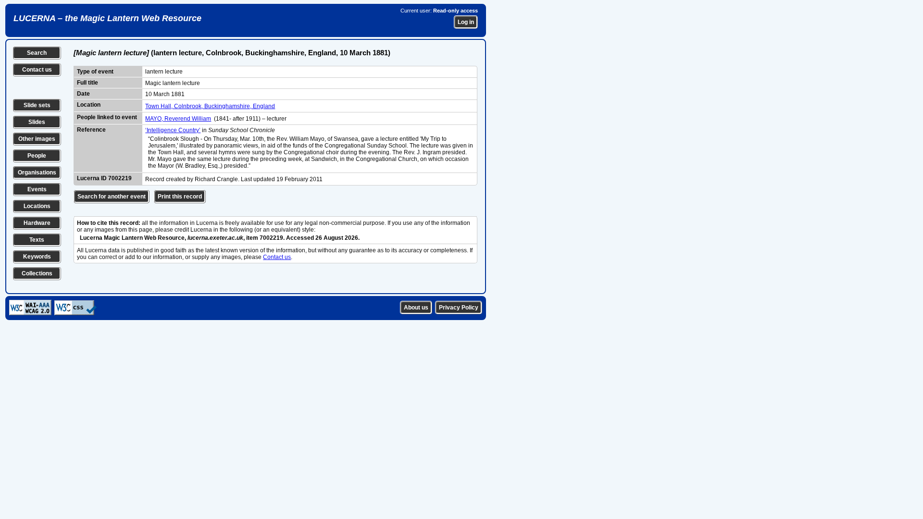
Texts (36, 239)
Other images (36, 139)
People (36, 155)
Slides (36, 122)
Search (37, 52)
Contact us (37, 69)
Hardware (37, 223)
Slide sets (37, 105)
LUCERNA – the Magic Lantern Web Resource (107, 18)
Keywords (37, 256)
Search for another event (111, 196)
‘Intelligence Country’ (172, 130)
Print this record (180, 196)
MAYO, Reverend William (178, 118)
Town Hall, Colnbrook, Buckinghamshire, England (210, 106)
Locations (37, 206)
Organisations (37, 172)
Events (37, 189)
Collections (37, 273)
